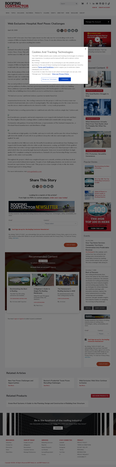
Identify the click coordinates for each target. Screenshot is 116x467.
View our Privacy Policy (60, 74)
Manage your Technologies (49, 79)
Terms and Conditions (46, 67)
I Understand (64, 79)
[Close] (86, 49)
